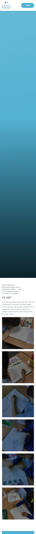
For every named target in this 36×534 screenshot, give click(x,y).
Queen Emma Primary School (11, 287)
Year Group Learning (8, 289)
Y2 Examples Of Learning (10, 293)
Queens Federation (8, 285)
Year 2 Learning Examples (10, 291)
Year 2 (20, 289)
